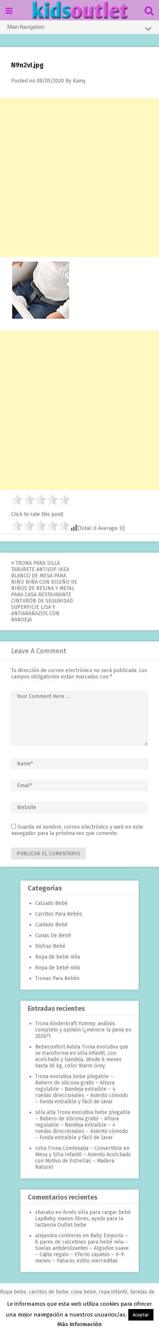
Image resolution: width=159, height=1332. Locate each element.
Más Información (79, 1324)
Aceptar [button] (141, 1315)
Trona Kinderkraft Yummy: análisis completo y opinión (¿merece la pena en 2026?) (83, 1029)
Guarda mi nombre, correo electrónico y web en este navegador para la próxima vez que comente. (77, 830)
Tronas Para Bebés (57, 978)
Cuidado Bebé (51, 925)
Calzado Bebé (51, 903)
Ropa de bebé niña (57, 957)
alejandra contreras (58, 1235)
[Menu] (9, 11)
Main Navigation (26, 27)
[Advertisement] (79, 177)
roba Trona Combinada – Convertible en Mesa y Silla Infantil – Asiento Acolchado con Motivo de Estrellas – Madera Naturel (83, 1157)
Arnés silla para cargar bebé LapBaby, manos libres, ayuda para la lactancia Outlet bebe (83, 1218)
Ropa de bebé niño (57, 967)
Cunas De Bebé (53, 935)
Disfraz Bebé (50, 946)
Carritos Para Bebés (58, 914)
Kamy (79, 81)
